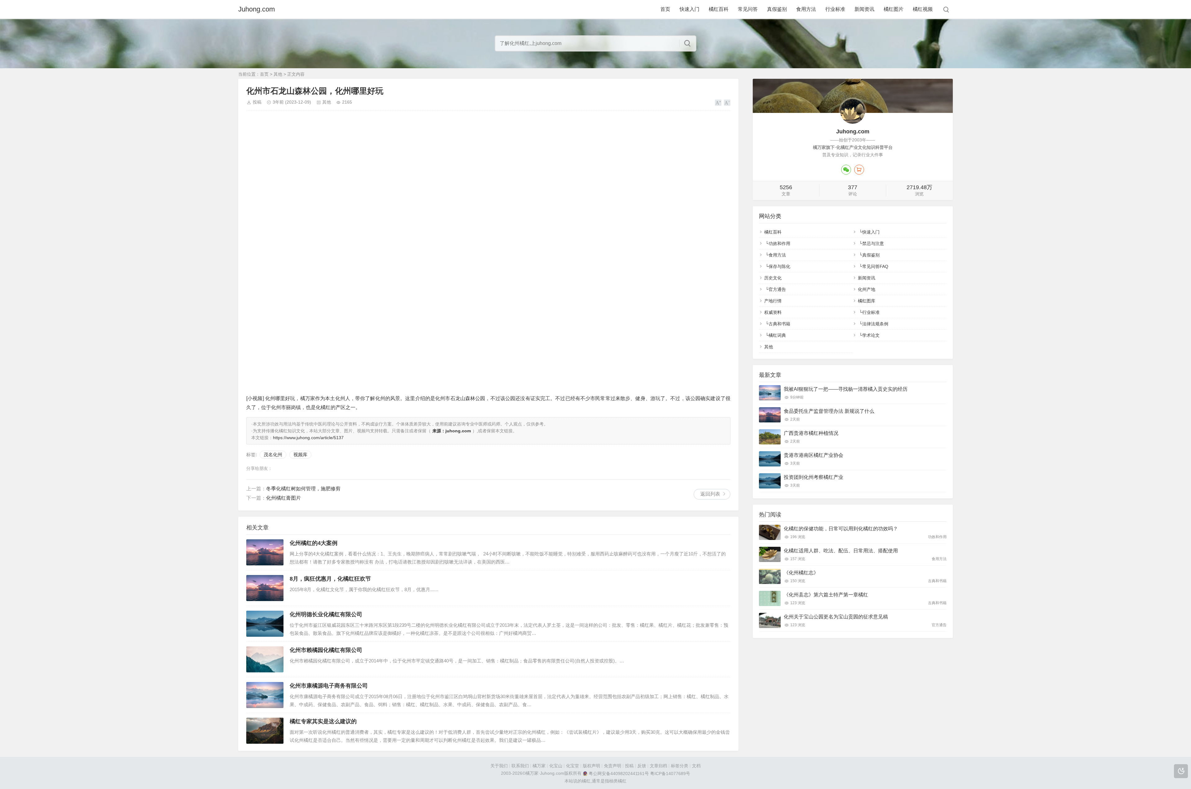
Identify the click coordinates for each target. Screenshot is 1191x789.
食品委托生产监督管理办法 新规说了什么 (829, 411)
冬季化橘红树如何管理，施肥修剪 (303, 488)
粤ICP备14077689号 (670, 773)
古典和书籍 (779, 323)
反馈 (641, 765)
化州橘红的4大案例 (313, 543)
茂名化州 (273, 454)
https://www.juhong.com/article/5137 (308, 437)
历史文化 (773, 277)
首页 (665, 9)
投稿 (257, 102)
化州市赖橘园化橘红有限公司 (326, 650)
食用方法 (806, 9)
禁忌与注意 (873, 243)
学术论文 (871, 335)
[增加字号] (718, 103)
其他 (278, 74)
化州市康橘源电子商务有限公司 (329, 686)
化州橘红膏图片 (283, 498)
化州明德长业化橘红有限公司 (326, 614)
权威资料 (773, 312)
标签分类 (679, 765)
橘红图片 (893, 9)
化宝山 (555, 765)
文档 (696, 765)
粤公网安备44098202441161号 (619, 773)
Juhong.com (256, 9)
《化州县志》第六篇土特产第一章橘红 (826, 594)
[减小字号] (727, 103)
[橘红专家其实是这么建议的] (264, 731)
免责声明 (612, 765)
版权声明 (591, 765)
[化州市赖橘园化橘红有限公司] (264, 659)
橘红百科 (719, 9)
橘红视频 (923, 9)
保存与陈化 (779, 266)
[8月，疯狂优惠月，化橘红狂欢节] (264, 588)
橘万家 (539, 765)
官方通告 (777, 289)
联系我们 (520, 765)
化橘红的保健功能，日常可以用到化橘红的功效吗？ (841, 528)
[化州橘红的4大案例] (264, 552)
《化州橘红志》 (801, 572)
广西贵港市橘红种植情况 (811, 433)
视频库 (300, 454)
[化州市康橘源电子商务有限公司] (264, 695)
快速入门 (689, 9)
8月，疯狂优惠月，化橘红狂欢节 (330, 579)
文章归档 (658, 765)
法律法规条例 (875, 323)
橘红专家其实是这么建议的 (323, 721)
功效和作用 (779, 243)
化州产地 (866, 289)
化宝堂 (572, 765)
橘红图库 (866, 300)
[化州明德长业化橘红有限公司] (264, 624)
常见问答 (748, 9)
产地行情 (773, 300)
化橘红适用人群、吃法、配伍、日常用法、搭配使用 (841, 550)
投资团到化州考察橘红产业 (813, 477)
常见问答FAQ (875, 266)
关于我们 (499, 765)
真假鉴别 (777, 9)
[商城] (859, 170)
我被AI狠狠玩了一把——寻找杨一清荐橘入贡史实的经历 (846, 389)
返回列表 (710, 494)
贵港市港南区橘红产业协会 (813, 455)
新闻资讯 (864, 9)
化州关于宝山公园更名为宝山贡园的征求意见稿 (836, 616)
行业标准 (835, 9)
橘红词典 (777, 335)
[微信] (846, 170)
